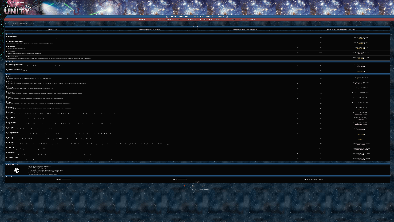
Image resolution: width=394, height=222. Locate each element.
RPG (9, 74)
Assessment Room (13, 56)
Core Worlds (11, 117)
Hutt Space (11, 142)
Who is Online (12, 164)
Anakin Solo (361, 94)
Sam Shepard (45, 168)
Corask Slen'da (360, 66)
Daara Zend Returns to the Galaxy (149, 29)
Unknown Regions (13, 157)
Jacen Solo (360, 99)
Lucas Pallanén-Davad (360, 83)
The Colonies (11, 122)
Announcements (12, 36)
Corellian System (13, 82)
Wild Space (11, 152)
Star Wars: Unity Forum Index (12, 25)
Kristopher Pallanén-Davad (360, 149)
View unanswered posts (385, 25)
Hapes (9, 97)
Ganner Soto (361, 119)
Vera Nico (360, 154)
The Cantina (11, 51)
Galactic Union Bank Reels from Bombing (245, 29)
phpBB (198, 192)
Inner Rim (11, 127)
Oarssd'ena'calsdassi (360, 144)
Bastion (10, 77)
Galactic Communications (15, 64)
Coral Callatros (360, 129)
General (10, 34)
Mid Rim (10, 137)
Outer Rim (11, 147)
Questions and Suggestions (15, 41)
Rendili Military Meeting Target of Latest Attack (341, 29)
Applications (11, 46)
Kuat (9, 102)
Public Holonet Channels (15, 61)
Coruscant (11, 92)
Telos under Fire (53, 29)
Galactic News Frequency (15, 69)
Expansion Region (13, 132)
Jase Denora (360, 53)
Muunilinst (11, 107)
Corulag (10, 87)
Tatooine (10, 112)
